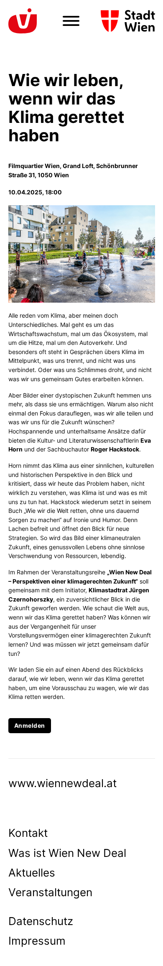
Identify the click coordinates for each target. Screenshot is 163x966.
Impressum (37, 940)
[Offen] (71, 21)
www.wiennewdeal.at (62, 783)
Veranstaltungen (50, 892)
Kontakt (28, 832)
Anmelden (29, 725)
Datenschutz (40, 921)
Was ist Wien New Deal (67, 852)
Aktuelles (31, 872)
